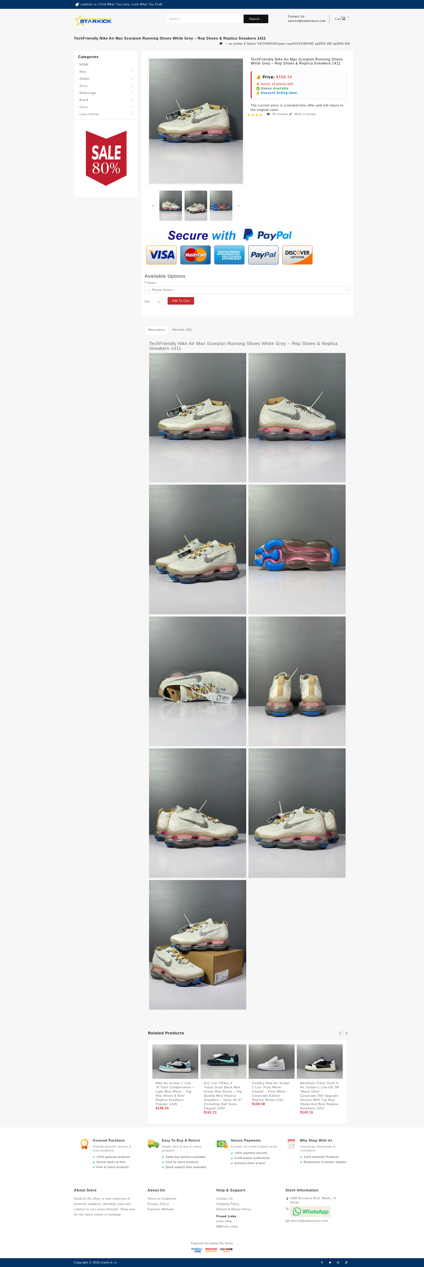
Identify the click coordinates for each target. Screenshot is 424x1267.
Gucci (84, 107)
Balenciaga (88, 93)
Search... (256, 19)
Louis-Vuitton (89, 114)
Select (152, 283)
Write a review (304, 114)
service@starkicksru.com (309, 1220)
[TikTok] (346, 1263)
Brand (84, 100)
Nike (83, 71)
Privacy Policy (158, 1204)
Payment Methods (161, 1209)
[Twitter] (330, 1263)
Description (156, 329)
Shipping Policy (228, 1204)
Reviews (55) (182, 329)
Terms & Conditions (162, 1198)
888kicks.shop (227, 1226)
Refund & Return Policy (233, 1209)
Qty (147, 301)
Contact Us (224, 1198)
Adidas (85, 78)
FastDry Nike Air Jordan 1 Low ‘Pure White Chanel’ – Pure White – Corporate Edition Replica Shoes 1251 (271, 1091)
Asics (84, 85)
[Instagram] (338, 1263)
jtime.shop (224, 1221)
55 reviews (280, 114)
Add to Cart (181, 300)
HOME (84, 64)
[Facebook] (322, 1263)
